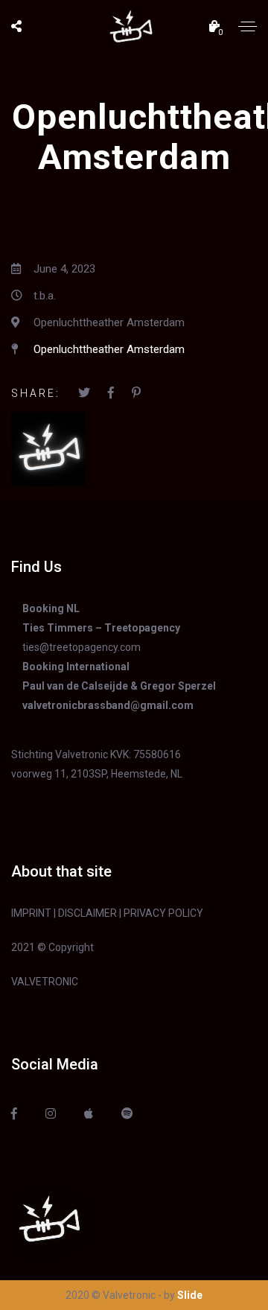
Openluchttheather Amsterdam (109, 349)
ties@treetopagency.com (81, 647)
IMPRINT (31, 913)
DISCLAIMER (87, 913)
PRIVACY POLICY (163, 913)
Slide (189, 1295)
